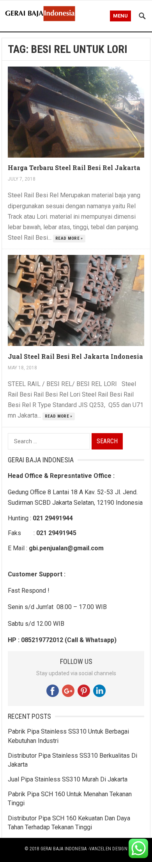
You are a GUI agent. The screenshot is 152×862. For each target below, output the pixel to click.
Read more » (69, 238)
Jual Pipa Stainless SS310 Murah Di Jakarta (67, 779)
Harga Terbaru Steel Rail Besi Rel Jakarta (74, 167)
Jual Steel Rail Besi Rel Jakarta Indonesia (75, 356)
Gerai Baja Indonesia (64, 848)
